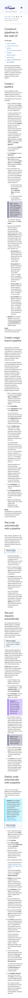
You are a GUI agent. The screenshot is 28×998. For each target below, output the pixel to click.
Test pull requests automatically (11, 56)
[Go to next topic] (21, 16)
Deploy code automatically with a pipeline (14, 61)
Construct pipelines (15, 18)
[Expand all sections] (12, 16)
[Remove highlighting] (14, 16)
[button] (21, 12)
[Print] (17, 16)
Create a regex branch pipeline (13, 47)
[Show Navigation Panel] (21, 7)
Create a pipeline (11, 43)
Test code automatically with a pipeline (14, 51)
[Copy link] (19, 36)
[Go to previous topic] (19, 16)
